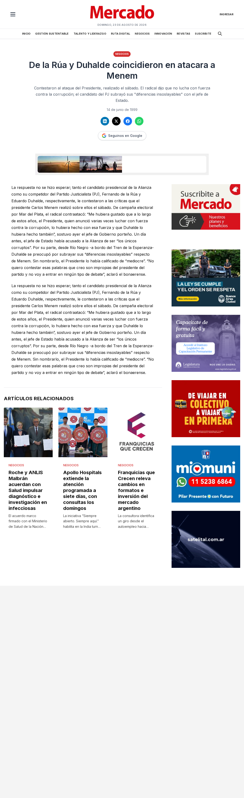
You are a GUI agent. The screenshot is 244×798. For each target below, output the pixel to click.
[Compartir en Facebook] (127, 121)
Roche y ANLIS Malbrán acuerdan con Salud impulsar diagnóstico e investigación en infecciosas (28, 490)
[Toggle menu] (13, 14)
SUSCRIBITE (203, 33)
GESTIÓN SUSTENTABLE (52, 33)
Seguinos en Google (125, 136)
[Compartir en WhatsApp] (139, 121)
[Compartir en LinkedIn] (105, 121)
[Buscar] (220, 33)
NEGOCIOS (142, 33)
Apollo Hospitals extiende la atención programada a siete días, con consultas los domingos (82, 490)
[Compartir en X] (116, 121)
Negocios (122, 53)
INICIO (26, 33)
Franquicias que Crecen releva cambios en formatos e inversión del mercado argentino (136, 490)
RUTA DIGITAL (120, 33)
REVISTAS (183, 33)
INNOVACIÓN (163, 33)
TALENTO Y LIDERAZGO (90, 33)
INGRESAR (227, 14)
